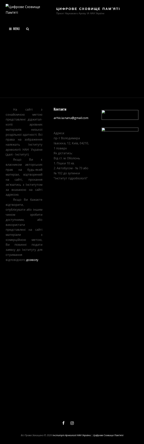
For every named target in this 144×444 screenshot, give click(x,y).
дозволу (32, 260)
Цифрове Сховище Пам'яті (88, 9)
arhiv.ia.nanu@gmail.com (71, 118)
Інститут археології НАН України (71, 435)
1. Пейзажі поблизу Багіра (31, 100)
